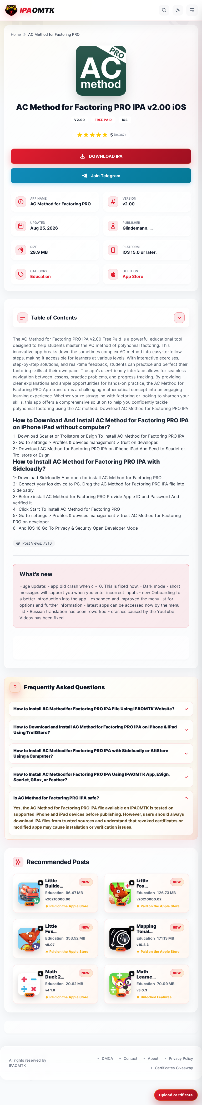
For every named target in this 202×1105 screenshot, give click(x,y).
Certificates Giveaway (174, 1068)
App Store (133, 276)
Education (40, 276)
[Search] (164, 10)
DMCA (107, 1058)
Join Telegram (105, 175)
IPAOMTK (17, 1065)
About (153, 1058)
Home (16, 34)
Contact (130, 1058)
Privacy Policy (181, 1058)
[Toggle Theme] (178, 10)
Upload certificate (176, 1094)
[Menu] (192, 10)
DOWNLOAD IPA (106, 156)
